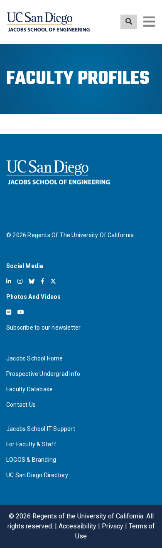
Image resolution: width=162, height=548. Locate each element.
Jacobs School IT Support (40, 428)
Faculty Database (29, 389)
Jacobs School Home (34, 358)
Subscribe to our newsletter (43, 327)
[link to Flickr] (8, 312)
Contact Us (21, 404)
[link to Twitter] (53, 281)
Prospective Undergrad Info (43, 373)
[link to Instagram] (19, 281)
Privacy (112, 526)
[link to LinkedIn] (8, 281)
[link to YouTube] (20, 312)
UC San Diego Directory (37, 475)
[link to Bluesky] (31, 281)
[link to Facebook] (42, 281)
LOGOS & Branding (31, 459)
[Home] (48, 22)
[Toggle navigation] (149, 22)
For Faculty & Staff (31, 444)
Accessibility (77, 526)
